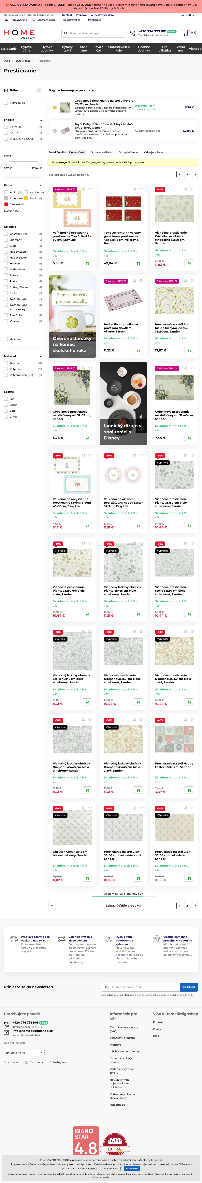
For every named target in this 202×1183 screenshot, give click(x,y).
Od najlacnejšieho (101, 152)
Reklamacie (117, 1104)
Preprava (81, 14)
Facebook (36, 1062)
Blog (156, 1035)
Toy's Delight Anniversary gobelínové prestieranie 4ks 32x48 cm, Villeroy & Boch (122, 238)
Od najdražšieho (128, 152)
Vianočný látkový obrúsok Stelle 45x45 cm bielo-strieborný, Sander (71, 678)
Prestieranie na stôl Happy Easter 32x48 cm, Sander (174, 765)
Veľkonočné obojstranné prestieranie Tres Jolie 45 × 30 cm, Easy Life (72, 236)
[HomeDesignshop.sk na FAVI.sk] (115, 1144)
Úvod (7, 60)
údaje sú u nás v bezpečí (120, 995)
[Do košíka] (87, 263)
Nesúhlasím (111, 1168)
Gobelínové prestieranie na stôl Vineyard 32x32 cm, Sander (72, 415)
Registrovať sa (71, 19)
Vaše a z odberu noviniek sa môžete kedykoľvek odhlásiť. (147, 995)
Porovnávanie (19, 19)
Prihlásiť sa (94, 19)
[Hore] (52, 905)
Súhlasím (132, 1168)
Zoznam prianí (46, 19)
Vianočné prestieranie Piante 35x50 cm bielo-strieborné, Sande (171, 502)
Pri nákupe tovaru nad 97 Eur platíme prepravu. (33, 947)
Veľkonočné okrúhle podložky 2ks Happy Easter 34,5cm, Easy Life (123, 502)
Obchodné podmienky (124, 1051)
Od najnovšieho (153, 152)
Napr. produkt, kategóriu (86, 33)
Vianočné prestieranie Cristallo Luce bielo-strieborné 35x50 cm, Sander (171, 238)
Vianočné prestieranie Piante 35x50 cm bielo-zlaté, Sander (69, 590)
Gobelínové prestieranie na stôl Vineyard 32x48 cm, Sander (174, 415)
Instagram (60, 1062)
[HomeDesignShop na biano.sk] (85, 1144)
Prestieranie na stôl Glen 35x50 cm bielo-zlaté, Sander (172, 855)
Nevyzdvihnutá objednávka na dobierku (120, 1083)
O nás (157, 1029)
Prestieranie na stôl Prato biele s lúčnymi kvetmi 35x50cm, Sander (173, 328)
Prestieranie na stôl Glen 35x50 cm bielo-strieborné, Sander (123, 855)
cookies (92, 1168)
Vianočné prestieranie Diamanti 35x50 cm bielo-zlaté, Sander (173, 678)
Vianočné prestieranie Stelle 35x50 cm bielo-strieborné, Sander (171, 590)
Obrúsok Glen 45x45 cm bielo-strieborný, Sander (70, 853)
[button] (90, 189)
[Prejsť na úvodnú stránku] (19, 33)
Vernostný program (102, 14)
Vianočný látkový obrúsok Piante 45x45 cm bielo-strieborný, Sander (122, 590)
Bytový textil (23, 60)
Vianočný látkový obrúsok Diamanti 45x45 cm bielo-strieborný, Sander (71, 767)
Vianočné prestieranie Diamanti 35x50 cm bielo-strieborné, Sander (122, 678)
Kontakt (67, 14)
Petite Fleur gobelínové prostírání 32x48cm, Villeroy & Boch (121, 328)
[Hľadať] (65, 33)
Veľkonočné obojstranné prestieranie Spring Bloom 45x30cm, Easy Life (72, 502)
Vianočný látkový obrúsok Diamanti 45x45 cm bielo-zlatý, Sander (122, 767)
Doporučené (76, 152)
